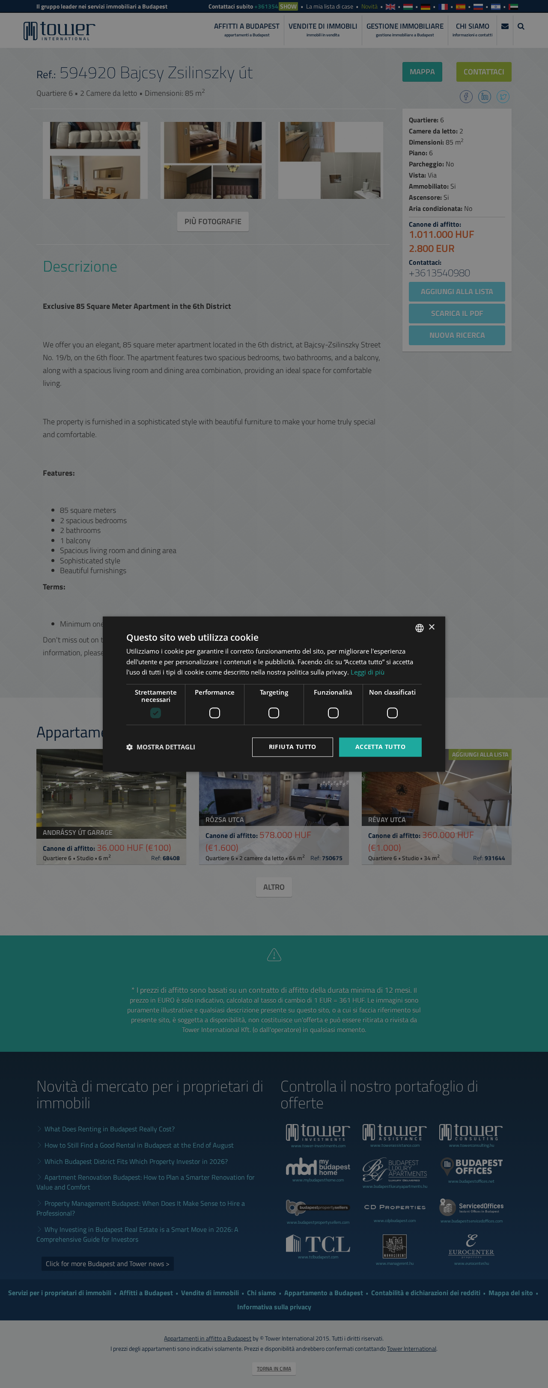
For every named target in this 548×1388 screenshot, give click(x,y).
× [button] (431, 627)
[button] (160, 747)
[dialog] (274, 694)
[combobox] (419, 628)
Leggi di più (367, 672)
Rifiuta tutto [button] (292, 747)
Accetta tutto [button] (380, 747)
